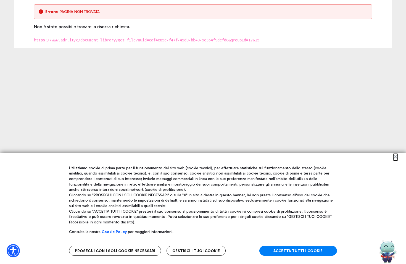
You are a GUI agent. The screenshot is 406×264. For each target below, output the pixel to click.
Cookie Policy (114, 231)
